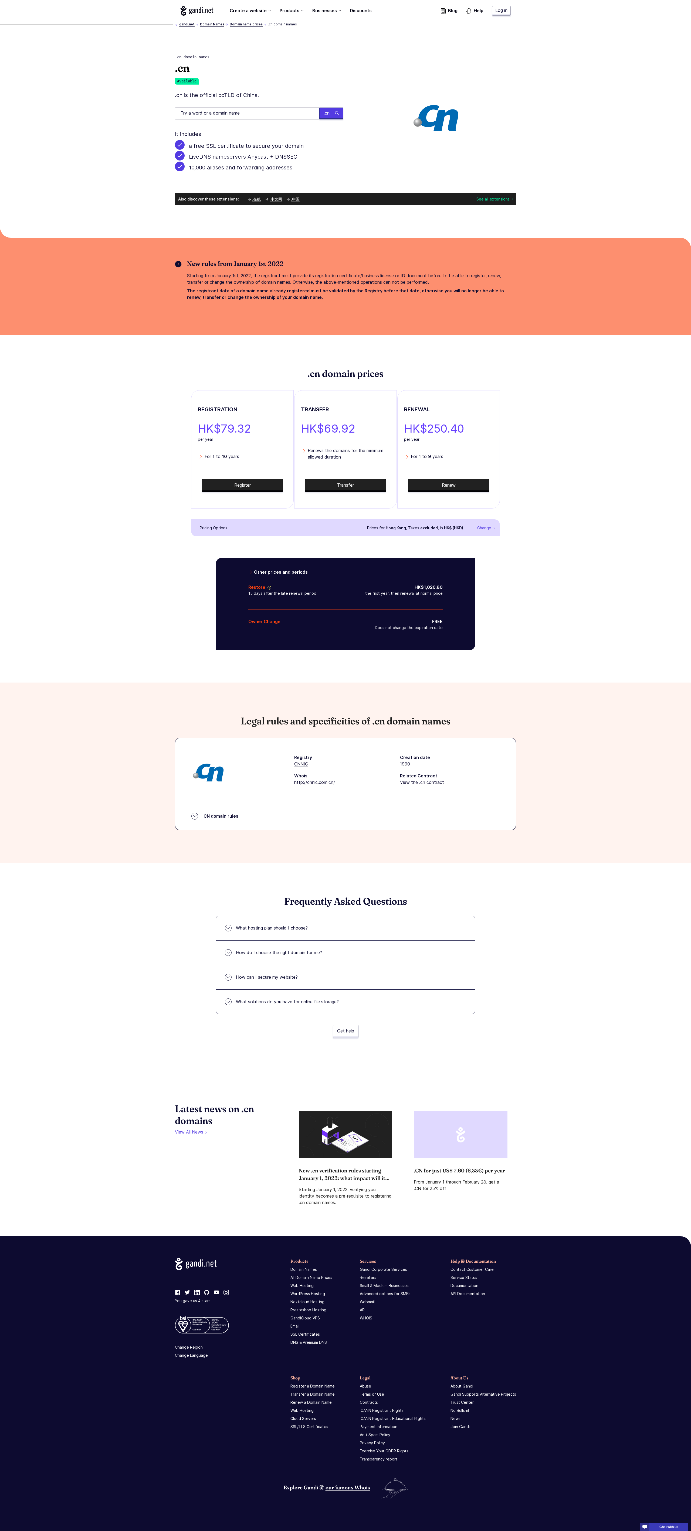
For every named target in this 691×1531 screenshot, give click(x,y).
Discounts (361, 10)
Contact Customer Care (472, 1269)
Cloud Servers (303, 1418)
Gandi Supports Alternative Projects (483, 1394)
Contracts (369, 1402)
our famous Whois (348, 1487)
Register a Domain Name (312, 1386)
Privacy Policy (372, 1442)
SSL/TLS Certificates (309, 1426)
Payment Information (378, 1426)
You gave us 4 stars (193, 1300)
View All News (189, 1132)
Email (294, 1326)
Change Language (191, 1355)
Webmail (367, 1301)
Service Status (463, 1277)
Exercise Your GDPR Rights (384, 1451)
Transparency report (378, 1459)
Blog (453, 10)
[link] (177, 1293)
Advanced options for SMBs (385, 1293)
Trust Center (462, 1402)
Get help (345, 1031)
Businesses (324, 10)
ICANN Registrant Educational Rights (393, 1418)
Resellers (368, 1277)
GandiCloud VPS (305, 1318)
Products (289, 10)
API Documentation (467, 1293)
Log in (501, 10)
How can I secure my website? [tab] (267, 977)
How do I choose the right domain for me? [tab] (279, 952)
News (455, 1418)
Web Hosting (302, 1285)
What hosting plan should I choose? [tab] (272, 928)
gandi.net (187, 24)
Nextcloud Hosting (307, 1301)
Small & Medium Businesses (384, 1285)
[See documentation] (268, 587)
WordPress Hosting (307, 1293)
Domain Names (212, 24)
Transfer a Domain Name (312, 1394)
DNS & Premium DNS (308, 1342)
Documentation (464, 1285)
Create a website (248, 10)
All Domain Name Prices (311, 1277)
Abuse (365, 1386)
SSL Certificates (305, 1334)
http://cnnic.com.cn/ (314, 782)
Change (484, 528)
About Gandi (461, 1386)
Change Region (189, 1347)
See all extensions (493, 199)
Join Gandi (460, 1426)
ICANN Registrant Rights (382, 1410)
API (362, 1310)
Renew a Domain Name (311, 1402)
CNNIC (301, 764)
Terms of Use (372, 1394)
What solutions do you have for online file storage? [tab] (287, 1001)
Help (478, 10)
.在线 (256, 199)
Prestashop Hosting (308, 1310)
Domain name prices (246, 24)
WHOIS (366, 1318)
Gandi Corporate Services (383, 1269)
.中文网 (276, 199)
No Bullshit (459, 1410)
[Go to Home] (197, 11)
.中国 (295, 199)
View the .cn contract (422, 782)
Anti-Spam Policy (375, 1434)
